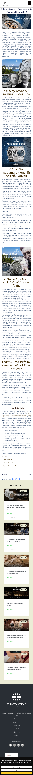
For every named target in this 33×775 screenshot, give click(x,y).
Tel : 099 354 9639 (7, 460)
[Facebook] (10, 745)
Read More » (10, 513)
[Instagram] (14, 745)
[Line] (18, 745)
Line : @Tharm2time (7, 457)
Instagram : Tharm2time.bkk (9, 466)
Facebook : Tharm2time (8, 463)
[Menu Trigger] (29, 3)
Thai (10, 755)
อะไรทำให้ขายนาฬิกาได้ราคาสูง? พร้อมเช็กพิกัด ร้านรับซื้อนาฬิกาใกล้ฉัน (16, 507)
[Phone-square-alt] (22, 745)
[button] (13, 479)
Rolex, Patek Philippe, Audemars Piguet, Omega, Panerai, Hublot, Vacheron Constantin (16, 415)
